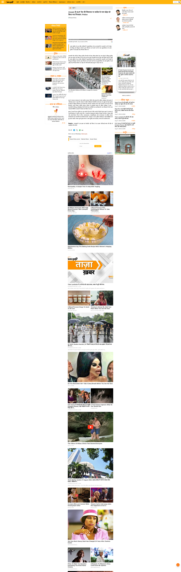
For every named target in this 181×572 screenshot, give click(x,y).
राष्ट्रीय (17, 2)
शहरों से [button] (45, 2)
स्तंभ (125, 8)
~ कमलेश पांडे (125, 22)
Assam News (93, 139)
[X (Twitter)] (111, 25)
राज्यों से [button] (39, 2)
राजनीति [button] (78, 2)
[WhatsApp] (111, 28)
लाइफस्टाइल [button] (62, 2)
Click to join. (84, 133)
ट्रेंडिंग (56, 54)
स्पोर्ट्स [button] (33, 2)
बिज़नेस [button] (28, 2)
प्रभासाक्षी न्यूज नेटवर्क (72, 41)
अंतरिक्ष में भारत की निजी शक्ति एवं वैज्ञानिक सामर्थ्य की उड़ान (128, 27)
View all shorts (126, 95)
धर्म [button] (83, 2)
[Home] (70, 7)
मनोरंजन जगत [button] (70, 2)
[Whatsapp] (80, 131)
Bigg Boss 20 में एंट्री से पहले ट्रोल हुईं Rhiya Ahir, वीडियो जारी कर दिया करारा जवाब (124, 110)
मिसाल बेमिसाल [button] (53, 2)
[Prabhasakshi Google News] (112, 42)
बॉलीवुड (133, 114)
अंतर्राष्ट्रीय (22, 2)
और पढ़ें (63, 123)
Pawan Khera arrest (75, 139)
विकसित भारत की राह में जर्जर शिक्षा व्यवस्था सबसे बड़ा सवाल (127, 12)
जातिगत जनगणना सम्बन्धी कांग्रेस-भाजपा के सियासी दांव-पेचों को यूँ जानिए (128, 19)
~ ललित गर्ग (125, 15)
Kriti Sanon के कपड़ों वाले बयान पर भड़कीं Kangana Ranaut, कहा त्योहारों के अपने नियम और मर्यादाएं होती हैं (125, 125)
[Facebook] (111, 22)
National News (85, 139)
